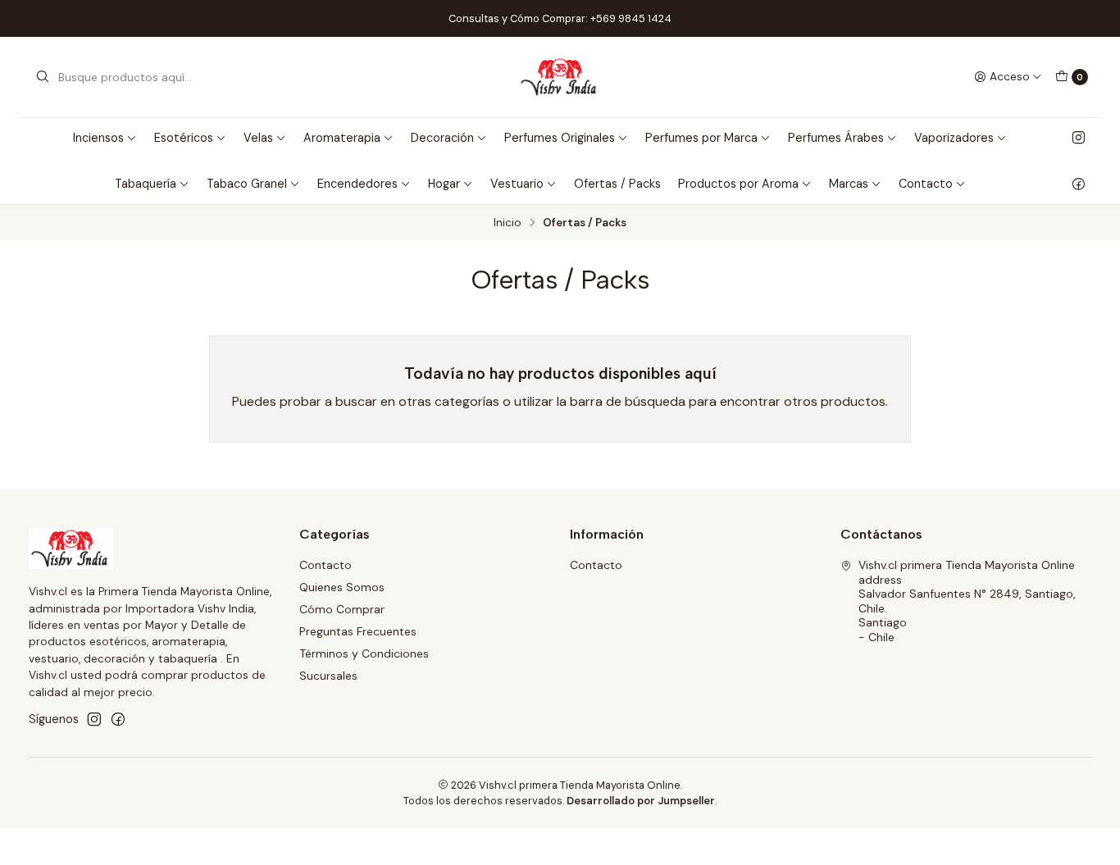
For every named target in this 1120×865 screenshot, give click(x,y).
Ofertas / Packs (617, 183)
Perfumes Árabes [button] (836, 137)
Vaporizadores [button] (954, 137)
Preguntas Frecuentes (358, 631)
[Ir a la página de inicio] (560, 77)
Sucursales (328, 675)
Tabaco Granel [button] (247, 183)
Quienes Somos (342, 587)
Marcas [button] (848, 183)
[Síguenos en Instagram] (1078, 137)
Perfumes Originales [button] (559, 137)
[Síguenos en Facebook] (1078, 183)
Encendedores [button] (357, 183)
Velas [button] (258, 137)
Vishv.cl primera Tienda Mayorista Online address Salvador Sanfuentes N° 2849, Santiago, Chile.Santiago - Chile (967, 601)
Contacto (325, 565)
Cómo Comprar (342, 609)
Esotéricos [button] (183, 137)
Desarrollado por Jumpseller (641, 801)
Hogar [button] (444, 183)
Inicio (507, 223)
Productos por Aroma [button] (738, 183)
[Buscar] (43, 77)
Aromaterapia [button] (341, 137)
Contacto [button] (926, 183)
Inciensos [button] (98, 137)
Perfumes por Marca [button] (701, 137)
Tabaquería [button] (145, 183)
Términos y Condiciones (364, 653)
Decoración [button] (442, 137)
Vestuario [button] (517, 183)
